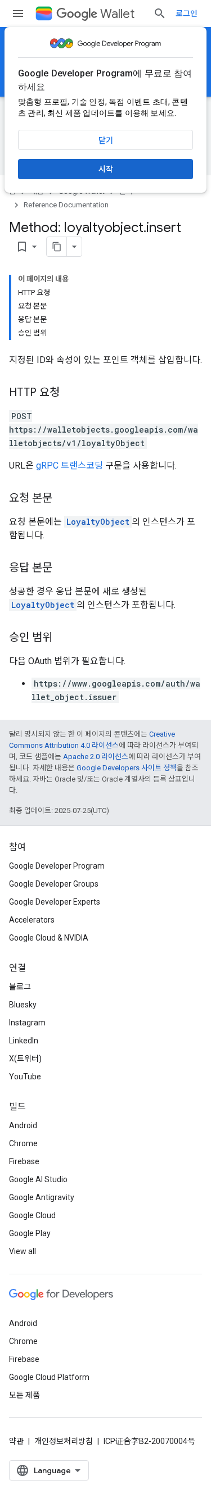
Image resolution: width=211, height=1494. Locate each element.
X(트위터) (25, 1058)
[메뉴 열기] (18, 13)
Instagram (27, 1022)
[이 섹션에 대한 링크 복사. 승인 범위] (63, 638)
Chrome (23, 1143)
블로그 (20, 986)
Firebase (24, 1161)
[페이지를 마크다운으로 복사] (57, 246)
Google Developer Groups (53, 883)
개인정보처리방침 (63, 1441)
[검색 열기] (160, 13)
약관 (16, 1441)
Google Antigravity (41, 1197)
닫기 (105, 140)
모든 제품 (24, 1395)
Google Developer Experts (54, 901)
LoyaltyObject (97, 521)
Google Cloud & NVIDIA (48, 937)
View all (22, 1251)
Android (23, 1125)
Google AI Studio (38, 1179)
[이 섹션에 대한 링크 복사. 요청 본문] (63, 499)
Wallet (117, 13)
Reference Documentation (66, 205)
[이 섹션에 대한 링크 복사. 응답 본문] (63, 568)
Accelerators (32, 919)
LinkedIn (23, 1040)
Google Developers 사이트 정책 (127, 768)
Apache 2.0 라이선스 (95, 756)
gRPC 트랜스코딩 (69, 465)
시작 (105, 169)
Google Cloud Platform (49, 1377)
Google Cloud (32, 1215)
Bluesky (23, 1004)
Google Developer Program (57, 865)
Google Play (30, 1233)
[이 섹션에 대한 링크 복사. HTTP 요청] (71, 393)
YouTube (25, 1076)
